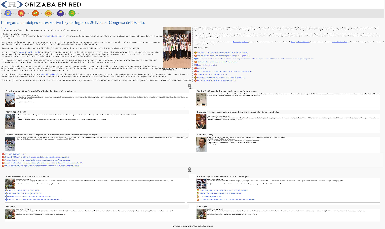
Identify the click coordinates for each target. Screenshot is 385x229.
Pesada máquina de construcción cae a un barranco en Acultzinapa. (224, 190)
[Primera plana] (7, 13)
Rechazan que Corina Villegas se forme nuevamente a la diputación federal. (35, 199)
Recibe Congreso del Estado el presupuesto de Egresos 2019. (216, 80)
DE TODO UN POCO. (15, 154)
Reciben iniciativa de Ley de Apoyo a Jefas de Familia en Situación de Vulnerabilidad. (224, 71)
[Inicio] (41, 8)
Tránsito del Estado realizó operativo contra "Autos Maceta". (221, 193)
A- (5, 28)
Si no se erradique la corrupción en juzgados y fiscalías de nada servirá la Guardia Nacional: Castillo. (43, 163)
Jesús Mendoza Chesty (340, 42)
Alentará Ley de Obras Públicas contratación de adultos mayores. (217, 62)
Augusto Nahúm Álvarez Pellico (29, 52)
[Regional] (33, 13)
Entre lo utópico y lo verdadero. (207, 65)
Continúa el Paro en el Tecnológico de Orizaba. (25, 193)
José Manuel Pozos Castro (53, 36)
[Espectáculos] (59, 13)
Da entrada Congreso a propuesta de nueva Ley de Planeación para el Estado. (221, 77)
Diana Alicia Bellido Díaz (50, 74)
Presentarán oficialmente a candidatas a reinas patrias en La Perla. (32, 196)
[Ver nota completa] (10, 106)
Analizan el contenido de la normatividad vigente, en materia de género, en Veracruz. (37, 160)
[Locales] (20, 13)
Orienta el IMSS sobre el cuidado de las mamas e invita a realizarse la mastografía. (37, 157)
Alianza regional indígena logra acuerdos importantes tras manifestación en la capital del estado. (42, 166)
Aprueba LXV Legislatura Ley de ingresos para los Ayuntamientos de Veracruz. (222, 52)
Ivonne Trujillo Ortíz (240, 42)
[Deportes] (46, 13)
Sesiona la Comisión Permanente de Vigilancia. (212, 74)
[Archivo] (73, 13)
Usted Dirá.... (201, 68)
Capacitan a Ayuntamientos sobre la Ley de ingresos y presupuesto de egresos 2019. (223, 56)
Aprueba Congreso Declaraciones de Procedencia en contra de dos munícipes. (228, 199)
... (33, 102)
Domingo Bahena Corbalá (300, 42)
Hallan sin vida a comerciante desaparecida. (24, 190)
